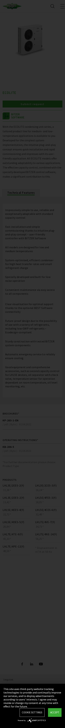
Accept (54, 712)
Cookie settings (32, 712)
